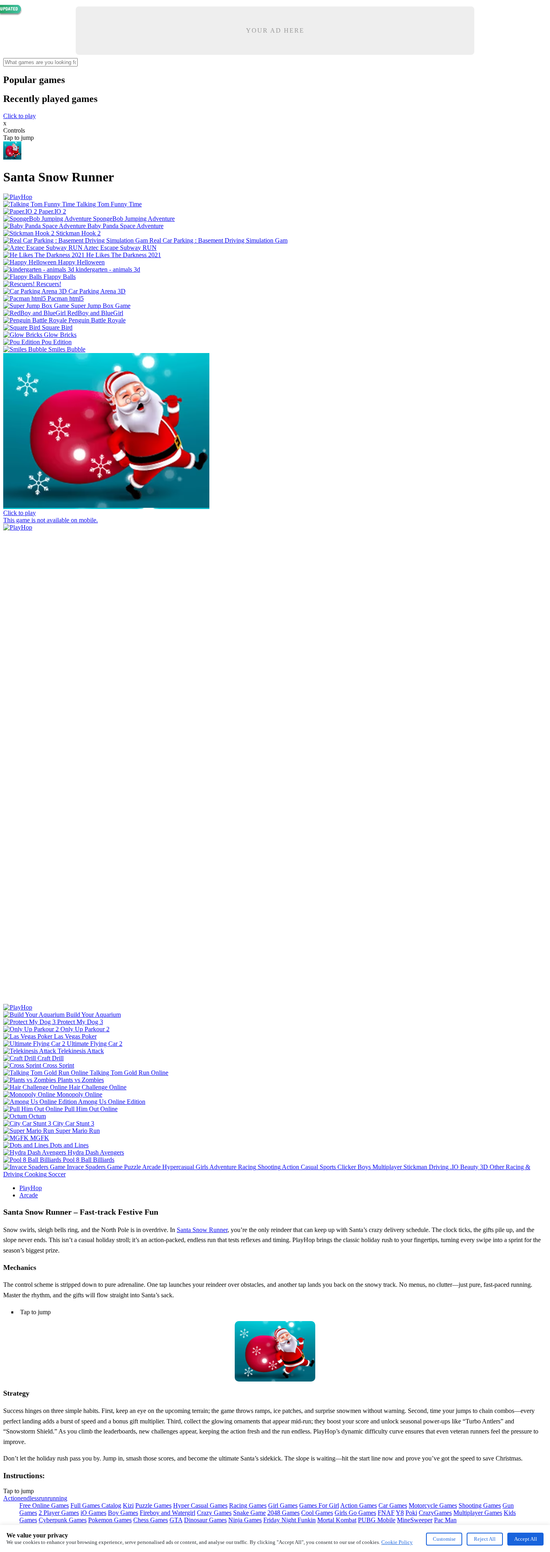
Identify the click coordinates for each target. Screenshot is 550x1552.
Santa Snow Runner (202, 1229)
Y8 (400, 1512)
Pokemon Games (110, 1520)
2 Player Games (59, 1512)
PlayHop (30, 1187)
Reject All (485, 1539)
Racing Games (248, 1505)
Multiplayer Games (477, 1512)
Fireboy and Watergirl (167, 1512)
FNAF (386, 1512)
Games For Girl (319, 1505)
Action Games (358, 1505)
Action (12, 1498)
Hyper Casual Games (200, 1505)
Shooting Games (480, 1505)
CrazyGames (435, 1512)
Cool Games (317, 1512)
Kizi (128, 1505)
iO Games (93, 1512)
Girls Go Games (355, 1512)
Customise (444, 1539)
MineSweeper (414, 1520)
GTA (176, 1520)
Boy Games (123, 1512)
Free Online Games (44, 1505)
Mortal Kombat (336, 1520)
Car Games (392, 1505)
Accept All (525, 1539)
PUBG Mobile (376, 1520)
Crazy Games (214, 1512)
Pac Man (445, 1520)
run (43, 1498)
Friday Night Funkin (289, 1520)
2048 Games (283, 1512)
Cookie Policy (397, 1542)
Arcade (28, 1195)
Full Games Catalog (95, 1505)
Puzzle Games (153, 1505)
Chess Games (150, 1520)
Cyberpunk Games (63, 1520)
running (57, 1498)
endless (30, 1498)
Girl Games (283, 1505)
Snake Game (249, 1512)
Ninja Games (245, 1520)
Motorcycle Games (433, 1505)
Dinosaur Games (205, 1520)
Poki (411, 1512)
